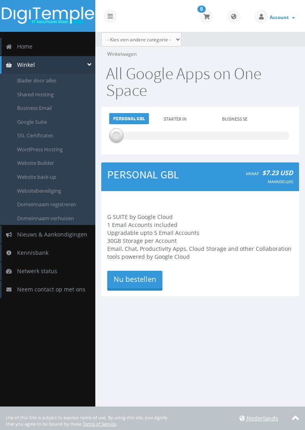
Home (23, 46)
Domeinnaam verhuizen (45, 218)
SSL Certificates (35, 135)
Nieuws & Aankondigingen (50, 234)
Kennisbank (31, 252)
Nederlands (261, 418)
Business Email (34, 107)
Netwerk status (35, 271)
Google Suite (32, 121)
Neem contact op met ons (49, 289)
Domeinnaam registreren (46, 204)
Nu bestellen (135, 279)
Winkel (24, 64)
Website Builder (35, 162)
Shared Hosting (35, 94)
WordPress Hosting (40, 149)
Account (280, 17)
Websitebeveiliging (39, 190)
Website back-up (36, 176)
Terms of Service (99, 424)
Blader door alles (36, 80)
